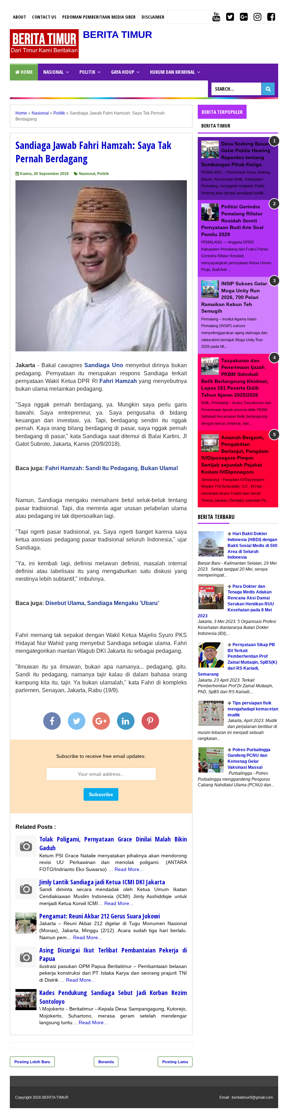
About (19, 17)
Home (26, 72)
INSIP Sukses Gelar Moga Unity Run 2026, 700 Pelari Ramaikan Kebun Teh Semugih (234, 297)
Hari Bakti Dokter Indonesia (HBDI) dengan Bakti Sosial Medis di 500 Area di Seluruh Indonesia (252, 545)
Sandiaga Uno (103, 365)
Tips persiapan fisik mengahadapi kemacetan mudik (253, 709)
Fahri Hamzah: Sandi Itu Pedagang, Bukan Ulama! (111, 468)
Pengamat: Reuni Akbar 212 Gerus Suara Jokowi (99, 916)
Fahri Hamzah (118, 381)
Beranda (106, 1062)
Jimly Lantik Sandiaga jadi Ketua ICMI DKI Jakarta (102, 882)
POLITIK (87, 72)
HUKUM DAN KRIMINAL (172, 72)
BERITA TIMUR (117, 34)
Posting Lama (175, 1062)
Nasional (87, 173)
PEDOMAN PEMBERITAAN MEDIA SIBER (99, 17)
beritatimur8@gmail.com (252, 1097)
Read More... (129, 869)
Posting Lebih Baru (32, 1062)
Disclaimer (153, 17)
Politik (103, 173)
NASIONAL (53, 72)
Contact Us (44, 17)
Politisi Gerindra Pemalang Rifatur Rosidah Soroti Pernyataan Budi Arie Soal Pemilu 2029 (232, 220)
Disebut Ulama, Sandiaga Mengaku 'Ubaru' (102, 603)
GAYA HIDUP (122, 72)
